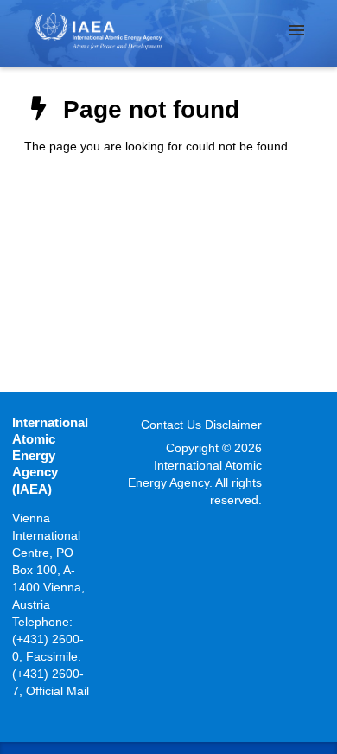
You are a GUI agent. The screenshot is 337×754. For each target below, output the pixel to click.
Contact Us (171, 424)
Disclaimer (233, 424)
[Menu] (296, 30)
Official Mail (57, 691)
